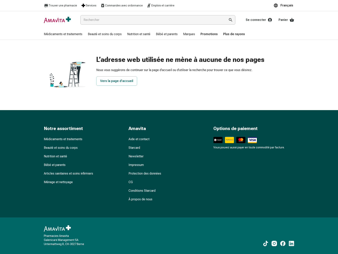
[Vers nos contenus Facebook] (283, 243)
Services (91, 5)
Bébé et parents (55, 165)
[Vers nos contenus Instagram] (274, 243)
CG (131, 182)
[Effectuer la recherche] (230, 20)
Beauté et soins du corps (61, 148)
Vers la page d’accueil (116, 81)
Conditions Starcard (142, 191)
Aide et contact (139, 139)
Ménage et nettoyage (58, 182)
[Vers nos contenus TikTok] (265, 243)
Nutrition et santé (55, 156)
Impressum (136, 165)
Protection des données (145, 173)
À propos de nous (140, 199)
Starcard (134, 148)
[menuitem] (63, 34)
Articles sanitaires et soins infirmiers (68, 173)
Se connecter (256, 20)
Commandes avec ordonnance (124, 5)
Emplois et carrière (162, 5)
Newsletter (136, 156)
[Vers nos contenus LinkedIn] (291, 243)
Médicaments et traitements (63, 139)
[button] (283, 5)
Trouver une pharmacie (63, 5)
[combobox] (152, 20)
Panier (283, 20)
